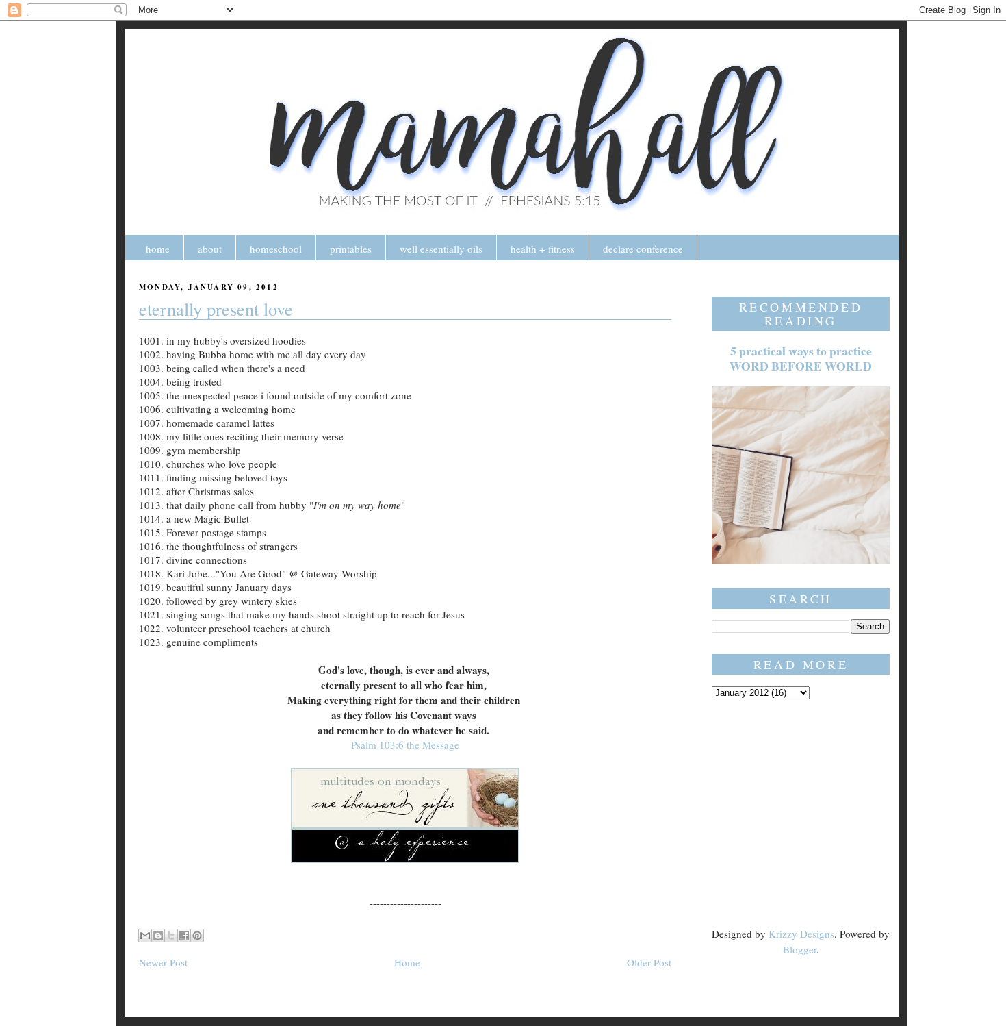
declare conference (643, 248)
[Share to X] (171, 935)
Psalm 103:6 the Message (405, 744)
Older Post (649, 962)
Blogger (799, 949)
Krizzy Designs (801, 933)
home (158, 248)
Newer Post (163, 962)
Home (407, 962)
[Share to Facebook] (184, 935)
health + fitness (543, 248)
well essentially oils (441, 248)
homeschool (276, 248)
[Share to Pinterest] (197, 935)
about (210, 248)
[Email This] (145, 935)
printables (351, 248)
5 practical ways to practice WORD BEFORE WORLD (801, 358)
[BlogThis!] (158, 935)
